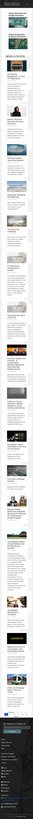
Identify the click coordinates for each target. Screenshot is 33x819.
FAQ (2, 748)
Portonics (12, 816)
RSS (4, 777)
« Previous (10, 712)
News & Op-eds (6, 742)
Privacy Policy (21, 816)
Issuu (5, 768)
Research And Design (8, 756)
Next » (16, 716)
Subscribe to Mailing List (16, 724)
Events (3, 763)
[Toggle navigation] (27, 4)
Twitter (5, 785)
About (3, 739)
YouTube (6, 774)
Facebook (6, 782)
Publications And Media (9, 760)
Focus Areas (5, 745)
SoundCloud (7, 771)
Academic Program (7, 753)
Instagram (6, 788)
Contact (4, 795)
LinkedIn (6, 791)
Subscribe (12, 731)
